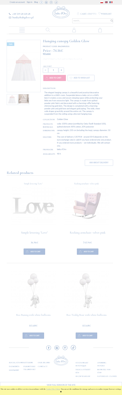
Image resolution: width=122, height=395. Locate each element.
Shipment (14, 370)
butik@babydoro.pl (22, 17)
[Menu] (22, 29)
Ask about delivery (98, 163)
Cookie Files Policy (53, 389)
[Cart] (100, 29)
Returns (28, 362)
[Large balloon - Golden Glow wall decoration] (86, 209)
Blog (36, 2)
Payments (14, 366)
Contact (42, 366)
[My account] (74, 29)
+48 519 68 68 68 (21, 13)
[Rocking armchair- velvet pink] (33, 209)
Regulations (16, 362)
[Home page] (61, 12)
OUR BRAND (44, 362)
